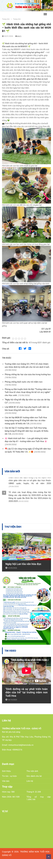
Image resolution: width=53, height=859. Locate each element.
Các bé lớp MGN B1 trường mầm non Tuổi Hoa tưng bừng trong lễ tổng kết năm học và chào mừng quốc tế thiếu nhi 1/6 (26, 420)
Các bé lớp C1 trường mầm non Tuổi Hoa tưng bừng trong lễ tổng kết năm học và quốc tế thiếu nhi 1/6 (26, 431)
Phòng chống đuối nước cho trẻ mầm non (23, 382)
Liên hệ (29, 781)
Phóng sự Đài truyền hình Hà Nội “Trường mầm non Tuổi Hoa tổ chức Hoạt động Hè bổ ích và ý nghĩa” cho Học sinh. (28, 392)
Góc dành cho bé (34, 776)
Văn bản (5, 781)
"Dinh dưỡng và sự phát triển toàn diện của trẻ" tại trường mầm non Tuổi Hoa (26, 692)
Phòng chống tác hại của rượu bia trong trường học (28, 374)
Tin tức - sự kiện (9, 776)
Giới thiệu (6, 771)
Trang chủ (6, 19)
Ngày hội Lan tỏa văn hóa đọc (23, 564)
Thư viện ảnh (32, 771)
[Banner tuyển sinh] (26, 610)
